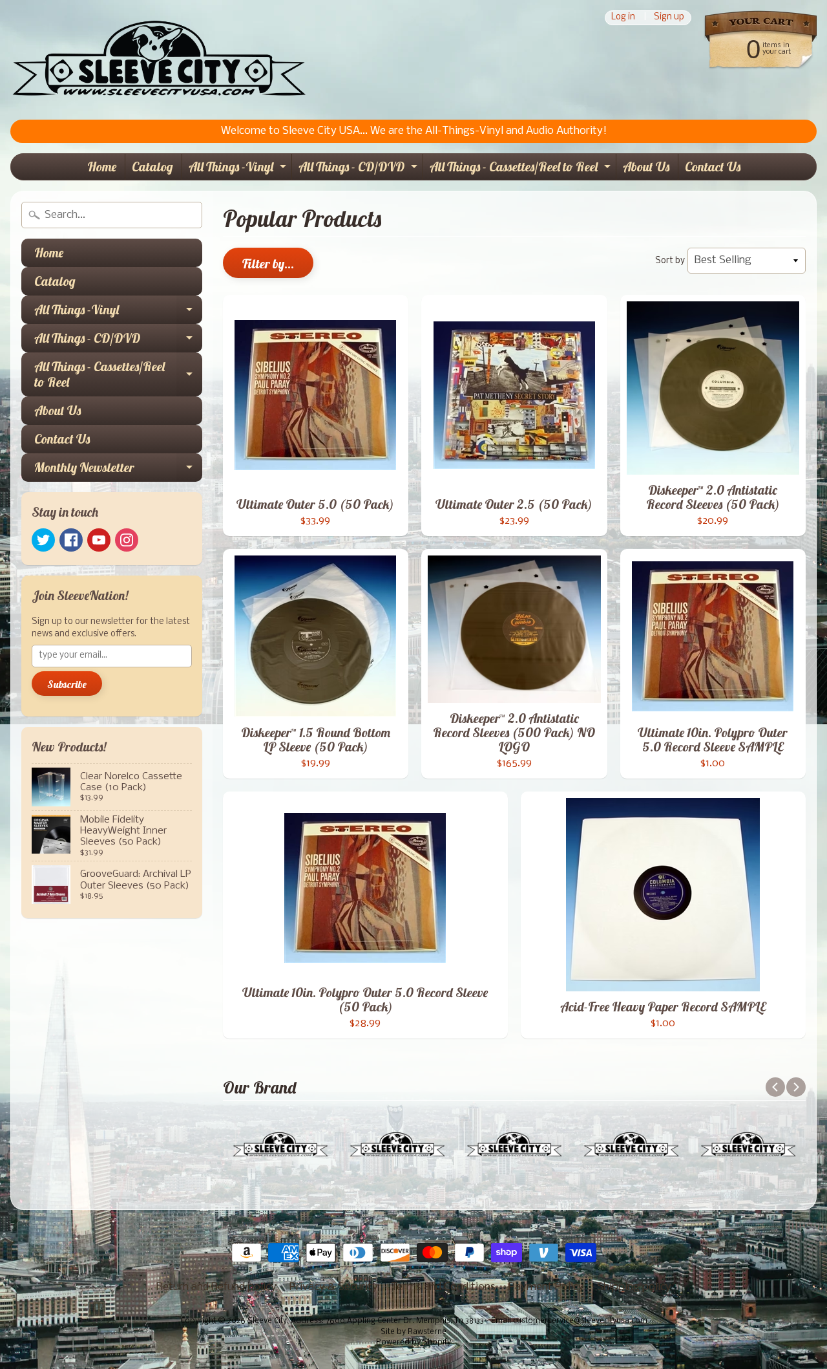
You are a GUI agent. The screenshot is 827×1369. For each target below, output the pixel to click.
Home (101, 166)
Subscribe (67, 684)
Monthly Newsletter (118, 470)
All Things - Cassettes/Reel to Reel (522, 169)
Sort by (670, 261)
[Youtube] (98, 540)
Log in (623, 18)
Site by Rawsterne (413, 1332)
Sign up (669, 18)
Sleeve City (267, 1321)
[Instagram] (126, 540)
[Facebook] (71, 540)
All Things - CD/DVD (359, 169)
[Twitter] (43, 540)
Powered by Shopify (413, 1342)
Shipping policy (634, 1287)
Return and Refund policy (216, 1287)
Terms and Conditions (443, 1287)
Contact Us (712, 166)
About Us (646, 166)
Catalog (152, 166)
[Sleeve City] (158, 59)
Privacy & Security (333, 1287)
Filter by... (268, 263)
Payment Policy (546, 1287)
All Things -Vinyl (239, 169)
